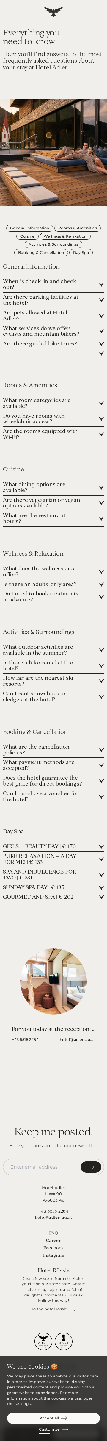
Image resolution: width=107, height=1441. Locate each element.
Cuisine (27, 236)
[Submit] (91, 1167)
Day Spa (81, 252)
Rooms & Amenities (77, 228)
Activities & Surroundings (53, 244)
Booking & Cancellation (41, 252)
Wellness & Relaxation (65, 236)
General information (29, 228)
